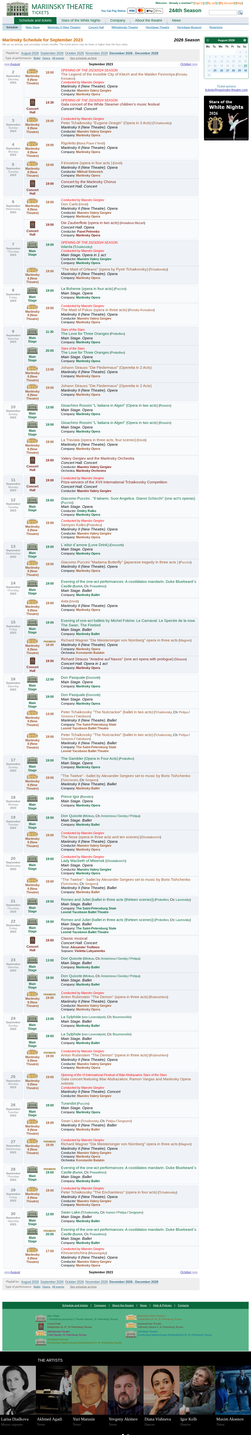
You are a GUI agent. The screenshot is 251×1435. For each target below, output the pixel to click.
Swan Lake (70, 1121)
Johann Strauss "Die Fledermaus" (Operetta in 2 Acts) (106, 367)
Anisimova (108, 816)
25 (215, 70)
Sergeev (91, 780)
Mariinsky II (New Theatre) (64, 27)
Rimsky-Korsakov (141, 310)
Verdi (100, 143)
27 (227, 70)
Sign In (198, 3)
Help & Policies (162, 1305)
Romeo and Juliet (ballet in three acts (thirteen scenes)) (107, 899)
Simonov (67, 716)
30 (245, 70)
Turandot (68, 1103)
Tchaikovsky (161, 123)
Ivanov (110, 1212)
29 (239, 70)
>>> (188, 64)
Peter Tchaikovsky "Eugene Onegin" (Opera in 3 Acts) (106, 123)
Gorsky (123, 816)
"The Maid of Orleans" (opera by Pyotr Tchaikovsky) (104, 269)
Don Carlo (69, 204)
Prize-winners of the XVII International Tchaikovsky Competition (114, 482)
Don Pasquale (73, 677)
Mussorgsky (97, 1253)
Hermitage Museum (189, 27)
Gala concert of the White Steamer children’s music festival (110, 104)
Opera (46, 58)
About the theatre (148, 20)
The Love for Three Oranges (85, 334)
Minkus (89, 816)
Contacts (183, 1305)
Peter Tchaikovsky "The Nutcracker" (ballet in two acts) (107, 712)
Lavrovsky (183, 899)
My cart (211, 3)
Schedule (12, 27)
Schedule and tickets (35, 20)
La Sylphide (71, 1017)
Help (239, 3)
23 (245, 66)
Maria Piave (86, 143)
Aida (65, 601)
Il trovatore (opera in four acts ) (86, 163)
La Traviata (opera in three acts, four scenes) (98, 440)
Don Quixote (71, 816)
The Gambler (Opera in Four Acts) (89, 758)
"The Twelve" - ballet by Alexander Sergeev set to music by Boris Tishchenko (125, 776)
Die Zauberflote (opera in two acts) (90, 223)
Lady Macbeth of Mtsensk (83, 861)
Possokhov (97, 586)
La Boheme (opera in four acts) (87, 289)
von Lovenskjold (94, 1017)
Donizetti (116, 545)
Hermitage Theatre (157, 27)
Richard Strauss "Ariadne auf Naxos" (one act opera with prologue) (117, 659)
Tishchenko (70, 780)
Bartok (78, 586)
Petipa (183, 712)
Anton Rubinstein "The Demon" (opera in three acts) (104, 997)
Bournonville (121, 1017)
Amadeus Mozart (132, 223)
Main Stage (33, 27)
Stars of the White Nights (80, 20)
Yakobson (83, 716)
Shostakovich (150, 837)
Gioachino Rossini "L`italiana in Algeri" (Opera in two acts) (109, 405)
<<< (12, 64)
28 (233, 70)
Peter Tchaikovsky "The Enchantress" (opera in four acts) (109, 1192)
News (176, 20)
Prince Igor (70, 796)
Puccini (120, 289)
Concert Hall (96, 27)
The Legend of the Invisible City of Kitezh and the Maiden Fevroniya (118, 74)
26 (221, 70)
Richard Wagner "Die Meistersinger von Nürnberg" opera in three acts (119, 640)
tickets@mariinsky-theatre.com (226, 90)
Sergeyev (124, 1121)
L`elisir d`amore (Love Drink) (85, 545)
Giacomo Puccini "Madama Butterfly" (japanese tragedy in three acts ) (119, 562)
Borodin (86, 796)
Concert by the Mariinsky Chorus (88, 182)
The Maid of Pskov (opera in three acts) (94, 310)
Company (117, 20)
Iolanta (66, 247)
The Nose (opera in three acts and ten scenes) (100, 837)
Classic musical (74, 938)
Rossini (165, 405)
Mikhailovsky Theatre (125, 27)
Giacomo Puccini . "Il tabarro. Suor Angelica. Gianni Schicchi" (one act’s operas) (128, 498)
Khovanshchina (74, 1253)
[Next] (244, 40)
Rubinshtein (158, 997)
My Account (227, 3)
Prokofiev (117, 333)
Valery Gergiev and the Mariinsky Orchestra (97, 458)
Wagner (185, 640)
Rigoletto (68, 143)
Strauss (180, 659)
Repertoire (216, 27)
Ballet (37, 58)
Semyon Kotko (73, 525)
